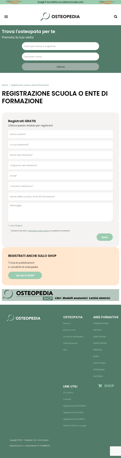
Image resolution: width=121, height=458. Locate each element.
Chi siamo (68, 392)
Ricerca (67, 323)
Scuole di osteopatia (73, 336)
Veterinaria (99, 369)
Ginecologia (99, 336)
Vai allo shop (25, 275)
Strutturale (99, 363)
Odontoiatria (100, 343)
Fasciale (97, 330)
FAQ (65, 349)
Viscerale (98, 376)
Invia (105, 237)
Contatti (67, 399)
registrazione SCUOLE (73, 412)
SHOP (108, 385)
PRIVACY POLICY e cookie (74, 425)
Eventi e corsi (69, 330)
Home (5, 85)
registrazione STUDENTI (74, 419)
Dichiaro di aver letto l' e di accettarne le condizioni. (40, 231)
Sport (96, 356)
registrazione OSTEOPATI (74, 405)
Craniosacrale (101, 323)
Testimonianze (70, 343)
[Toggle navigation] (6, 17)
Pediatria (97, 349)
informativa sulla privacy (38, 231)
